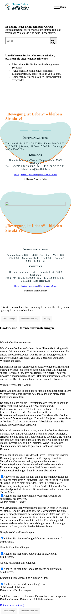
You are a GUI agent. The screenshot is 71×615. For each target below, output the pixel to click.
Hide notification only (29, 318)
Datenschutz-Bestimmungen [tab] (15, 590)
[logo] (29, 7)
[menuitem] (58, 7)
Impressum (33, 174)
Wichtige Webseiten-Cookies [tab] (15, 384)
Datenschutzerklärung (48, 174)
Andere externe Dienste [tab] (13, 501)
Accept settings (9, 318)
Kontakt (24, 174)
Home (16, 174)
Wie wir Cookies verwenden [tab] (15, 342)
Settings (47, 318)
